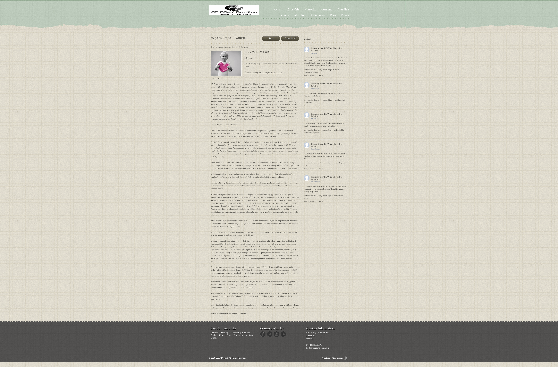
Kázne (345, 15)
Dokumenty (317, 15)
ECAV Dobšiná (222, 358)
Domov (284, 15)
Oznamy (326, 9)
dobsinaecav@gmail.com (319, 347)
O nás (278, 9)
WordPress (326, 358)
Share (321, 75)
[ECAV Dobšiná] (234, 10)
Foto (333, 15)
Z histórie (293, 9)
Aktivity (299, 15)
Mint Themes (346, 358)
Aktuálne (343, 9)
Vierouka (310, 9)
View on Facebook (310, 75)
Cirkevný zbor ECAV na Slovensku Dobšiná (326, 49)
